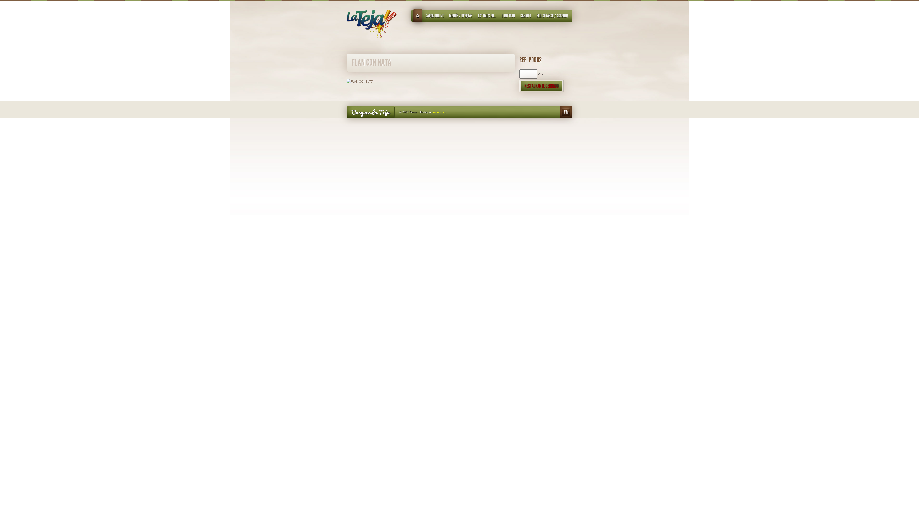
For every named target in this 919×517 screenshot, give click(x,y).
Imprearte (438, 112)
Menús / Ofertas (460, 16)
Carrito (525, 16)
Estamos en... (487, 16)
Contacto (508, 16)
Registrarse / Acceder (552, 16)
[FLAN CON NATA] (360, 81)
